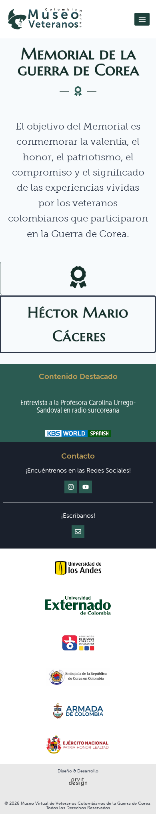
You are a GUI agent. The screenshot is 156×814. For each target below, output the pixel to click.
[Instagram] (70, 487)
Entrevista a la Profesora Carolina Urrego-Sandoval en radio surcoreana (78, 406)
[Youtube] (85, 487)
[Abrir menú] (142, 19)
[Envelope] (78, 531)
